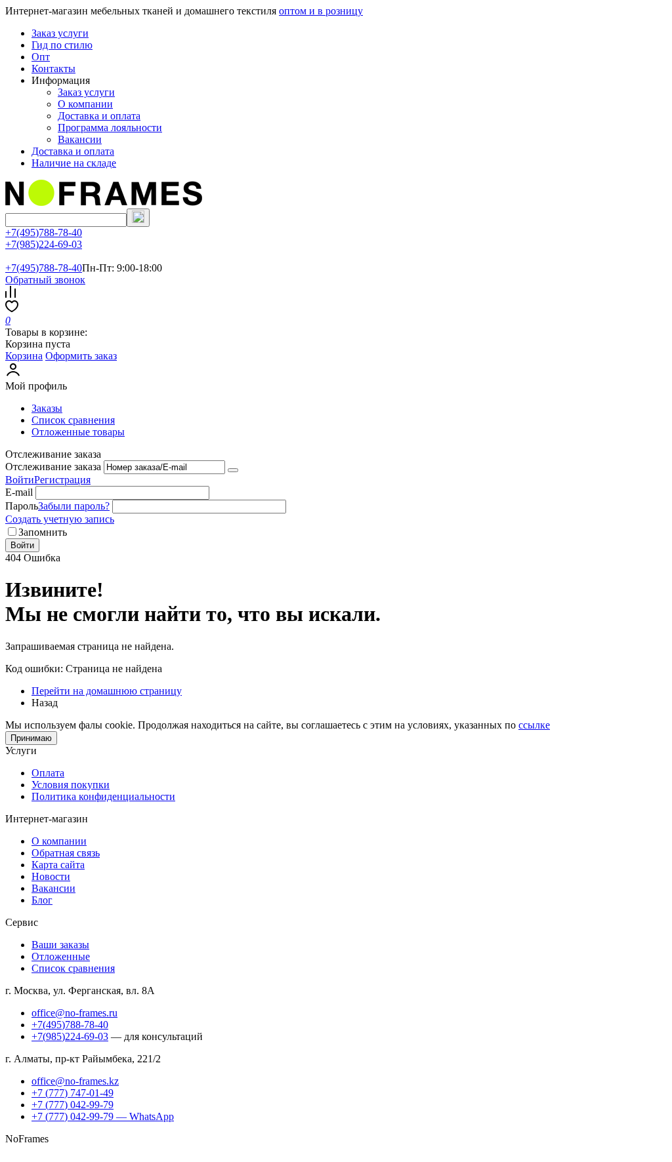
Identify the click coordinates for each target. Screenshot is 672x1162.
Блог (42, 900)
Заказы (47, 408)
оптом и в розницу (321, 10)
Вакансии (80, 139)
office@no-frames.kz (75, 1081)
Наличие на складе (74, 163)
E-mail (19, 492)
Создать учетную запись (59, 519)
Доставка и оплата (99, 115)
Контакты (53, 68)
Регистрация (62, 479)
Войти (19, 479)
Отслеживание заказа (53, 466)
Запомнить (42, 532)
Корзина (24, 355)
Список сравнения (73, 420)
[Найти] (138, 218)
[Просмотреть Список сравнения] (10, 294)
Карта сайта (58, 864)
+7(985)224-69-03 (43, 244)
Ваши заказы (60, 944)
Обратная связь (66, 852)
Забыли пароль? (74, 505)
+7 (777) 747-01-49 (73, 1092)
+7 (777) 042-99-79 (73, 1104)
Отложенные (61, 956)
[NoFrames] (103, 202)
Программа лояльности (110, 127)
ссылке (534, 725)
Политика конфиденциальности (103, 796)
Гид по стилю (62, 44)
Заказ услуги (60, 33)
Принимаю (31, 738)
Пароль (21, 505)
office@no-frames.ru (74, 1012)
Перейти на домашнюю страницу (107, 690)
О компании (85, 104)
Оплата (48, 772)
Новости (51, 876)
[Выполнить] (233, 470)
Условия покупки (71, 784)
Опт (41, 56)
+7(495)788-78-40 (43, 232)
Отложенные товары (78, 431)
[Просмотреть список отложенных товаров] (11, 308)
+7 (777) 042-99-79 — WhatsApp (103, 1116)
